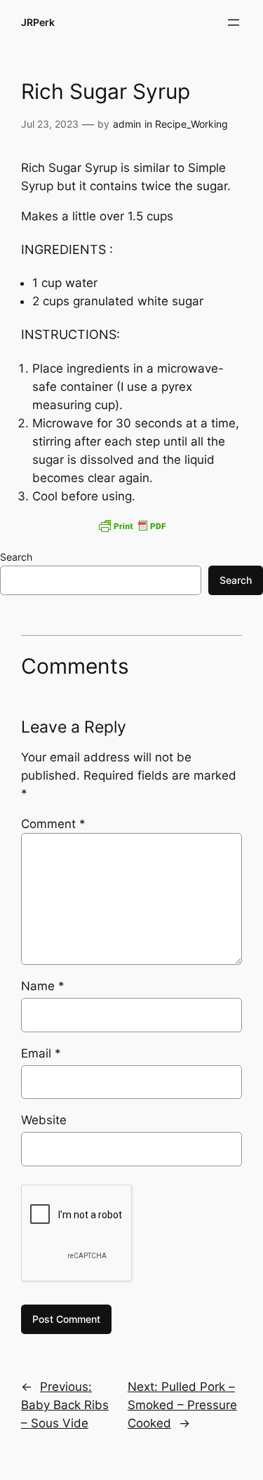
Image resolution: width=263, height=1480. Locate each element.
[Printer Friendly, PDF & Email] (132, 525)
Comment (53, 824)
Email (41, 1053)
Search (16, 557)
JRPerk (38, 22)
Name (43, 986)
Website (44, 1120)
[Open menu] (233, 22)
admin (127, 124)
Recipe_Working (191, 124)
